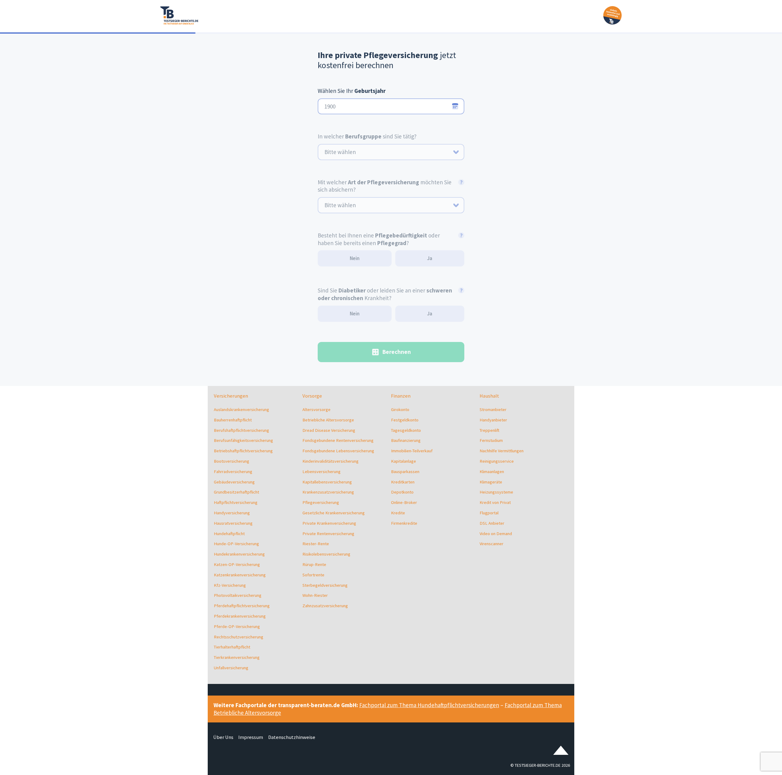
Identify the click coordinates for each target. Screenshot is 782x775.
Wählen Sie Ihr (352, 90)
